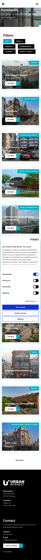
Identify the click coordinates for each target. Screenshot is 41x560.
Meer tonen (20, 460)
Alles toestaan (20, 307)
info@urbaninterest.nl (10, 540)
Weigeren (20, 319)
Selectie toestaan (20, 313)
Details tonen (30, 301)
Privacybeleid (7, 551)
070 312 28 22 (7, 534)
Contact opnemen (11, 545)
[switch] (36, 280)
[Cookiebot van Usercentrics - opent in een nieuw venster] (30, 239)
